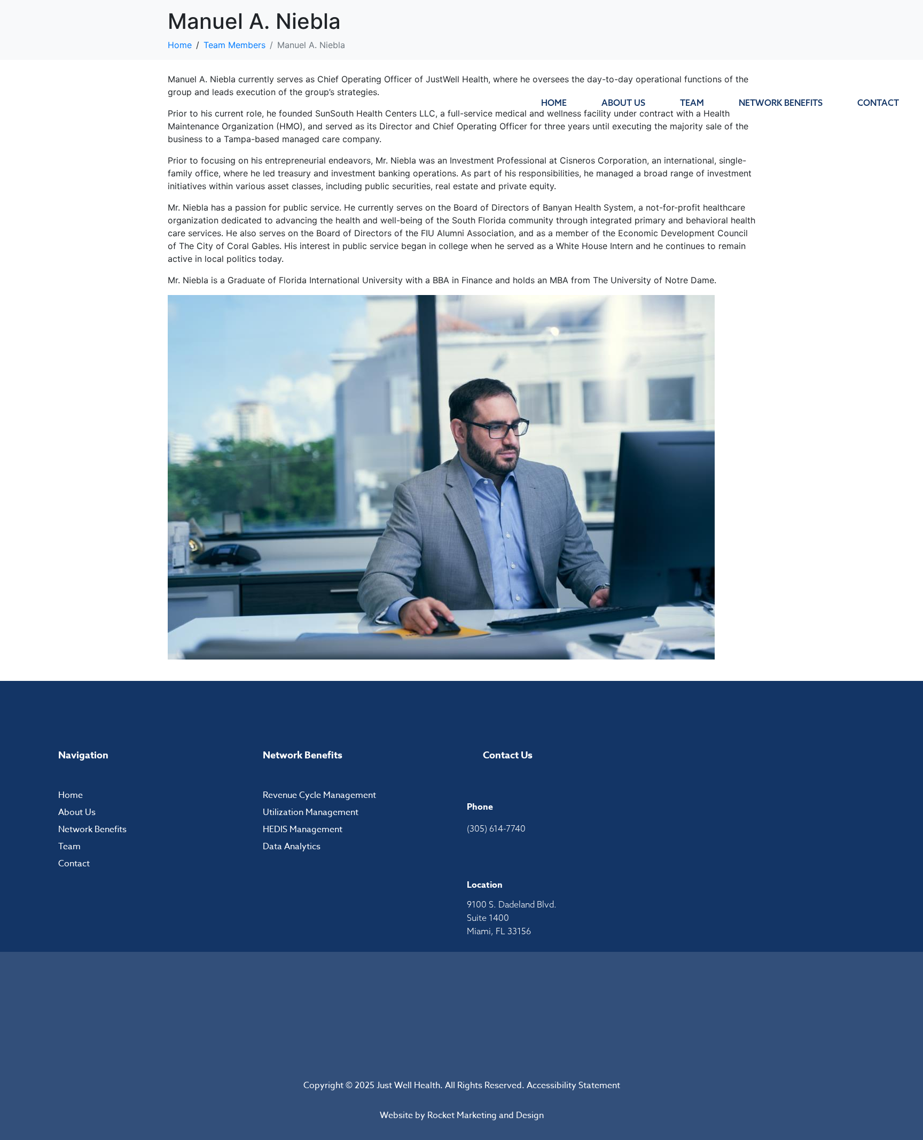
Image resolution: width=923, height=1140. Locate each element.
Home (554, 102)
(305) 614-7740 (496, 828)
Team (692, 102)
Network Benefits (781, 102)
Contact (878, 102)
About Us (623, 102)
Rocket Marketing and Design (485, 1115)
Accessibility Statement (573, 1085)
